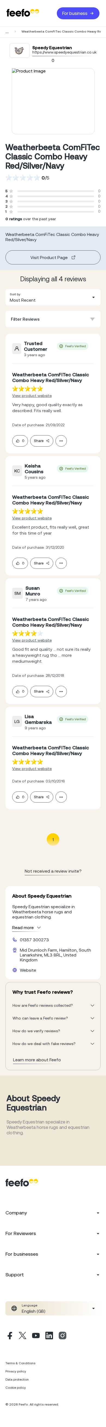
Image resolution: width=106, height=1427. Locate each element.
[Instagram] (62, 1336)
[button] (53, 297)
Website (28, 970)
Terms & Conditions (20, 1363)
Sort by (15, 294)
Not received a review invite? (53, 871)
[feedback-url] (27, 389)
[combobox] (53, 297)
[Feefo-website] (23, 13)
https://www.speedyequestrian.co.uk (64, 52)
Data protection (17, 1379)
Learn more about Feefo (37, 1059)
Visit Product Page (49, 257)
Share (38, 441)
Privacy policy (15, 1371)
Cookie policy (15, 1388)
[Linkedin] (49, 1336)
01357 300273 (34, 939)
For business (75, 13)
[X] (22, 1336)
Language (29, 1305)
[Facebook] (9, 1336)
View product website (32, 395)
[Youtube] (36, 1336)
